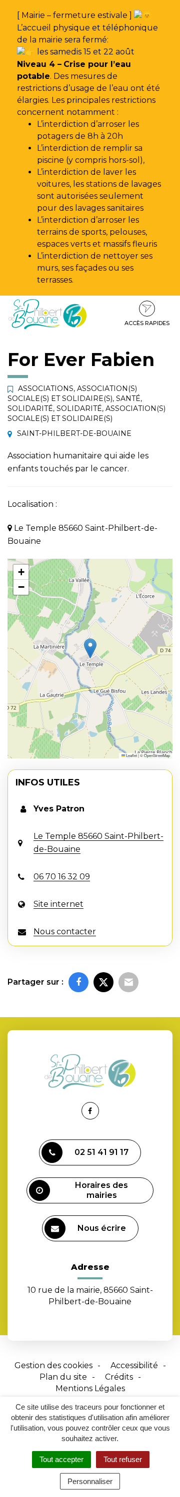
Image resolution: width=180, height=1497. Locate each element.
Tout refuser (123, 1459)
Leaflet (131, 755)
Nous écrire (102, 1228)
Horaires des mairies (101, 1190)
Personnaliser (90, 1481)
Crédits (119, 1377)
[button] (90, 648)
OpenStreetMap (157, 755)
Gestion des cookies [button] (53, 1365)
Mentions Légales (90, 1388)
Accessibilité (134, 1365)
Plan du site (63, 1377)
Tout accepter (62, 1459)
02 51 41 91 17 (101, 1152)
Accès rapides (147, 323)
